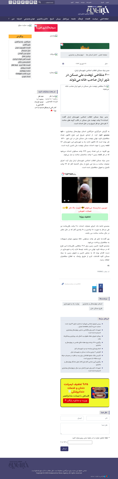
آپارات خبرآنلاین (18, 2)
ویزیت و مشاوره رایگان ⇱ (76, 400)
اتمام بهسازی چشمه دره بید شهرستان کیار (87, 348)
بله (14, 2)
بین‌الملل (66, 19)
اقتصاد (87, 19)
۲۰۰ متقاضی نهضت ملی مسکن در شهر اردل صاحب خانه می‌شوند (87, 77)
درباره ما (83, 2)
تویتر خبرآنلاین (23, 2)
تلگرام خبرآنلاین (31, 2)
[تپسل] (61, 44)
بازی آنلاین (26, 44)
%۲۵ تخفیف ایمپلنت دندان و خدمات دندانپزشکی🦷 (76, 388)
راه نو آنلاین (19, 42)
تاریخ (52, 19)
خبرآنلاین (93, 10)
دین (13, 19)
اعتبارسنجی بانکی (24, 62)
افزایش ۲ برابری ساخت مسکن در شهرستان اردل (86, 352)
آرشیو (72, 2)
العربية (102, 2)
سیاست (95, 19)
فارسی (107, 2)
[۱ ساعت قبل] (51, 99)
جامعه (73, 19)
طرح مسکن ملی (96, 308)
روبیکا (10, 2)
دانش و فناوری (42, 19)
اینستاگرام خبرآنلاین (27, 2)
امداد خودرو (26, 76)
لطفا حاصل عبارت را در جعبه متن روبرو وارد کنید (90, 438)
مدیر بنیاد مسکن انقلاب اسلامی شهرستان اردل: (91, 70)
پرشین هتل (26, 56)
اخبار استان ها (91, 54)
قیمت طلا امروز (24, 65)
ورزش (58, 19)
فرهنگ (80, 19)
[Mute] (68, 200)
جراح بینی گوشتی (24, 53)
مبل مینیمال (25, 50)
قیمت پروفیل (25, 68)
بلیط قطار (14, 65)
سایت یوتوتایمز (25, 71)
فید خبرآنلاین (35, 2)
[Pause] (64, 200)
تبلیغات (77, 2)
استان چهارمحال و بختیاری (92, 303)
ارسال (64, 448)
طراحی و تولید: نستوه (97, 476)
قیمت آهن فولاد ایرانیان (21, 59)
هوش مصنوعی (29, 19)
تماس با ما (89, 2)
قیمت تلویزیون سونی (22, 47)
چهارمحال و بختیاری (76, 54)
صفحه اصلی (104, 19)
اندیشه (19, 19)
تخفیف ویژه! (85, 217)
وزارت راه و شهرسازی (71, 303)
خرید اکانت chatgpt (23, 73)
